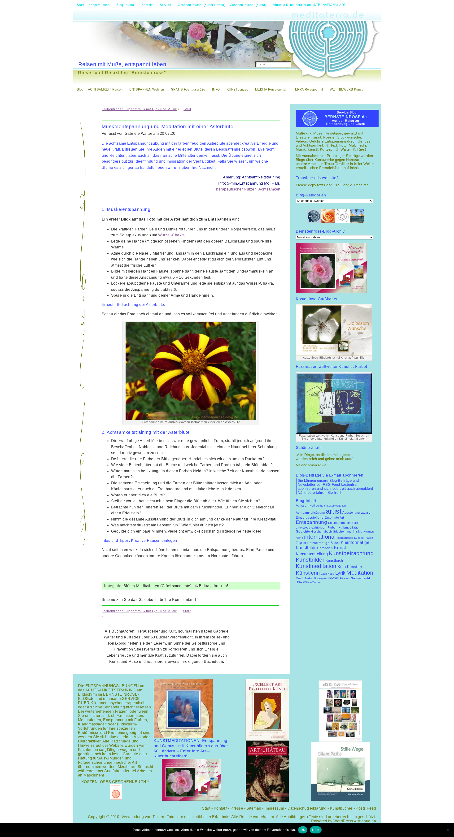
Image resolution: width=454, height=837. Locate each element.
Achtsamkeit (305, 505)
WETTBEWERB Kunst (346, 89)
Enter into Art (334, 517)
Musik (300, 578)
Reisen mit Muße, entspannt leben (122, 64)
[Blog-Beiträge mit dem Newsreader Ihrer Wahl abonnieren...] (289, 55)
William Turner (312, 582)
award (366, 512)
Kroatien (326, 548)
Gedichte (303, 531)
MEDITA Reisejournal (270, 89)
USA (299, 582)
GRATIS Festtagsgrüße (188, 89)
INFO (216, 89)
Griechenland (342, 531)
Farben (333, 527)
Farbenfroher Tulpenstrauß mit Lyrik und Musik (139, 109)
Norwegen (320, 578)
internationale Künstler (351, 537)
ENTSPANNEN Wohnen (146, 89)
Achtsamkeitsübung (310, 512)
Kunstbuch (334, 560)
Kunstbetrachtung (351, 553)
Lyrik (340, 573)
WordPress (343, 821)
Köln (341, 566)
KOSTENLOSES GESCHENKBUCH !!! (116, 782)
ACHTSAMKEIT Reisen (105, 89)
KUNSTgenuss (237, 89)
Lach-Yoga (327, 573)
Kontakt (220, 808)
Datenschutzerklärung (307, 808)
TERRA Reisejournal (308, 89)
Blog (80, 89)
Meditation (359, 572)
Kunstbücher (341, 808)
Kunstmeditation (316, 566)
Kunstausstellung (312, 554)
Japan (301, 543)
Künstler (354, 566)
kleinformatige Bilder (323, 543)
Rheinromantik (360, 578)
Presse (237, 808)
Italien (369, 537)
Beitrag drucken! (213, 586)
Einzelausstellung (310, 517)
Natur (309, 578)
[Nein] (448, 830)
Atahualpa (367, 821)
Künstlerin (308, 573)
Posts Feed (366, 808)
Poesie (333, 578)
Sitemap (253, 808)
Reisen (344, 578)
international (320, 536)
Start (187, 109)
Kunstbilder (310, 560)
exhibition (319, 527)
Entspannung (311, 522)
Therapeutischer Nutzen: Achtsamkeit (247, 189)
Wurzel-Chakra (171, 235)
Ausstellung (351, 512)
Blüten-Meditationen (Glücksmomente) (157, 586)
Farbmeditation (349, 527)
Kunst (340, 547)
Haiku (357, 531)
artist (333, 511)
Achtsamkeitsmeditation (331, 505)
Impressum (274, 808)
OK (303, 830)
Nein (315, 830)
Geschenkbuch (321, 531)
